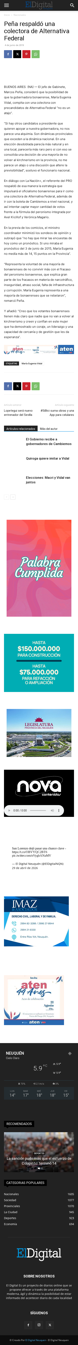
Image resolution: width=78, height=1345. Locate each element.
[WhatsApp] (36, 54)
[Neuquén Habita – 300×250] (39, 691)
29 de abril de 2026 (25, 868)
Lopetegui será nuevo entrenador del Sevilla (18, 413)
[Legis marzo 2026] (39, 756)
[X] (17, 54)
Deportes (39, 1153)
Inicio (7, 15)
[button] (6, 5)
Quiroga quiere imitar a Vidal (47, 458)
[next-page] (12, 497)
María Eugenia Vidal (32, 363)
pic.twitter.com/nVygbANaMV (31, 855)
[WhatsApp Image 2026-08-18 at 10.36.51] (39, 349)
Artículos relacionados (20, 428)
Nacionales (20, 15)
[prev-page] (6, 497)
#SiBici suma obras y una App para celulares (57, 413)
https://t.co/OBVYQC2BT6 (29, 852)
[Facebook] (8, 54)
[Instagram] (39, 1325)
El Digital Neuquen (35, 1340)
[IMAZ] (36, 945)
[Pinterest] (26, 54)
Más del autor (49, 428)
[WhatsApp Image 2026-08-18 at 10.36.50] (34, 1024)
